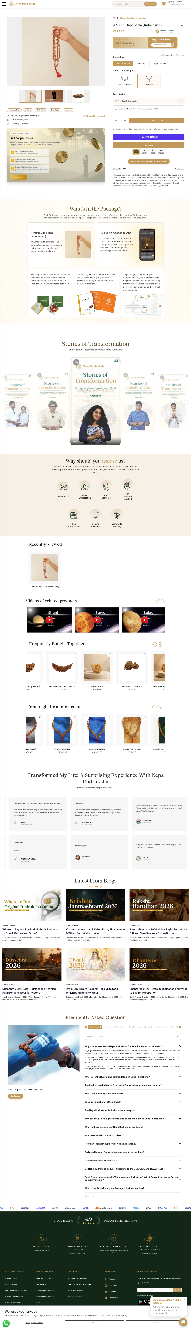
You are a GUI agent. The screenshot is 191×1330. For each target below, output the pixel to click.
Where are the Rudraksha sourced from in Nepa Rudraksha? (117, 1077)
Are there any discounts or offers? (104, 1135)
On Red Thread (125, 85)
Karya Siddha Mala (97, 749)
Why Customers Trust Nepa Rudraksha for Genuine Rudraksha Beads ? (123, 1046)
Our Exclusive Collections (16, 1291)
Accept (95, 1323)
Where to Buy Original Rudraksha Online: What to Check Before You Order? (31, 931)
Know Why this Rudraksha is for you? (147, 161)
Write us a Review (75, 1291)
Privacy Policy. (122, 1315)
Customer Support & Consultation (169, 1027)
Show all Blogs (95, 886)
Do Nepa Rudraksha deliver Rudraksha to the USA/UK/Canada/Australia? (125, 1169)
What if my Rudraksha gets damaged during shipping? (114, 1188)
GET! (177, 1290)
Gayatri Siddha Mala (132, 749)
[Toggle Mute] (5, 377)
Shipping (180, 169)
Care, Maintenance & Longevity (141, 1027)
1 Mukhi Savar (97, 686)
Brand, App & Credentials (114, 1027)
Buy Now (148, 145)
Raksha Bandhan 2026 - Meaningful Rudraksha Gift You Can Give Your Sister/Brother (158, 931)
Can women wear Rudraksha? (101, 1160)
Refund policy (11, 1278)
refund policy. (173, 129)
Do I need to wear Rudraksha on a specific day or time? (114, 1152)
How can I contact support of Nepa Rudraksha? (110, 1143)
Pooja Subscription (13, 1302)
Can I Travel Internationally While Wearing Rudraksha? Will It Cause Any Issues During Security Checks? (131, 1178)
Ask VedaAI (151, 4)
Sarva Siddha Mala (62, 749)
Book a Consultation (14, 1297)
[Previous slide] (157, 600)
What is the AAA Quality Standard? (104, 1093)
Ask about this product (95, 116)
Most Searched (95, 1027)
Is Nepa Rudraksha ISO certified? (103, 1102)
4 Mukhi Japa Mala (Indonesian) (44, 586)
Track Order (41, 1284)
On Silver (149, 85)
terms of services (156, 129)
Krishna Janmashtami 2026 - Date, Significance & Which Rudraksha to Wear (95, 931)
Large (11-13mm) (160, 63)
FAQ (38, 1302)
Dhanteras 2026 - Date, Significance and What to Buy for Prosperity (158, 990)
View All (88, 1196)
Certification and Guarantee (79, 1284)
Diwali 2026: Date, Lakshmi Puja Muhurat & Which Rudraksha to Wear (92, 990)
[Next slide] (163, 600)
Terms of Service (75, 1297)
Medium (141, 63)
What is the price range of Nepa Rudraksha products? (114, 1127)
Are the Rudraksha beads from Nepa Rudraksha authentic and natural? (123, 1085)
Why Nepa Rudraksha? (77, 1278)
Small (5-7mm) (123, 63)
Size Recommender (166, 55)
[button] (6, 401)
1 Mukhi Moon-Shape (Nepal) (62, 686)
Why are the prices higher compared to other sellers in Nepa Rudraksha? (124, 1118)
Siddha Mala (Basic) (27, 749)
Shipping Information (45, 1291)
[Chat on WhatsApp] (6, 1323)
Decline (155, 1323)
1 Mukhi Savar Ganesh (132, 686)
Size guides (180, 55)
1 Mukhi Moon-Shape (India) (27, 686)
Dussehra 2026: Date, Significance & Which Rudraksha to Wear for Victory (29, 990)
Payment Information (45, 1297)
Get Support (15, 1096)
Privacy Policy (11, 1284)
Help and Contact (43, 1278)
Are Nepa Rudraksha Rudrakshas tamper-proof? (111, 1110)
